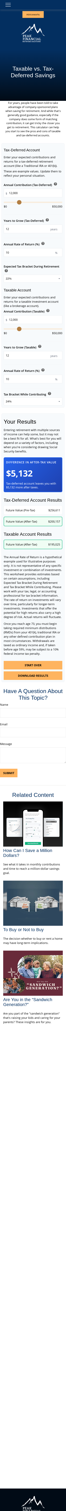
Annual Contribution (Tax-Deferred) (30, 184)
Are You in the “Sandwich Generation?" (27, 1002)
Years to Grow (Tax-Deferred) (26, 220)
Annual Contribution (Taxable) (27, 311)
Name (4, 705)
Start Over (33, 665)
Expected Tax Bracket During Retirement (31, 269)
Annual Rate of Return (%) (24, 244)
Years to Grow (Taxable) (23, 346)
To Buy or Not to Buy (23, 929)
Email (4, 724)
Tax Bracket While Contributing (27, 394)
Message (6, 744)
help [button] (55, 184)
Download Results (33, 676)
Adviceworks (33, 14)
